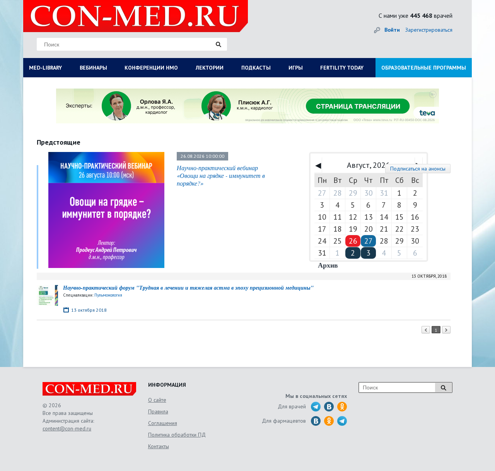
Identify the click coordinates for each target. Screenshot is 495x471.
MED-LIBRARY (45, 67)
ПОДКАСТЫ (256, 67)
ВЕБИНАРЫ (93, 67)
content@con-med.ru (67, 428)
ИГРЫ (295, 67)
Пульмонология (108, 295)
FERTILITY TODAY (342, 67)
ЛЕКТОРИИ (210, 67)
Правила (158, 411)
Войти (392, 29)
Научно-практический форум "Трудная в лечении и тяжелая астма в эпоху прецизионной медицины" (188, 288)
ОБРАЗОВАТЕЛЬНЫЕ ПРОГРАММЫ (423, 67)
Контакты (158, 446)
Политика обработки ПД (177, 434)
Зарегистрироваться (428, 29)
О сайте (157, 399)
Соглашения (162, 423)
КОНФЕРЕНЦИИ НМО (151, 67)
